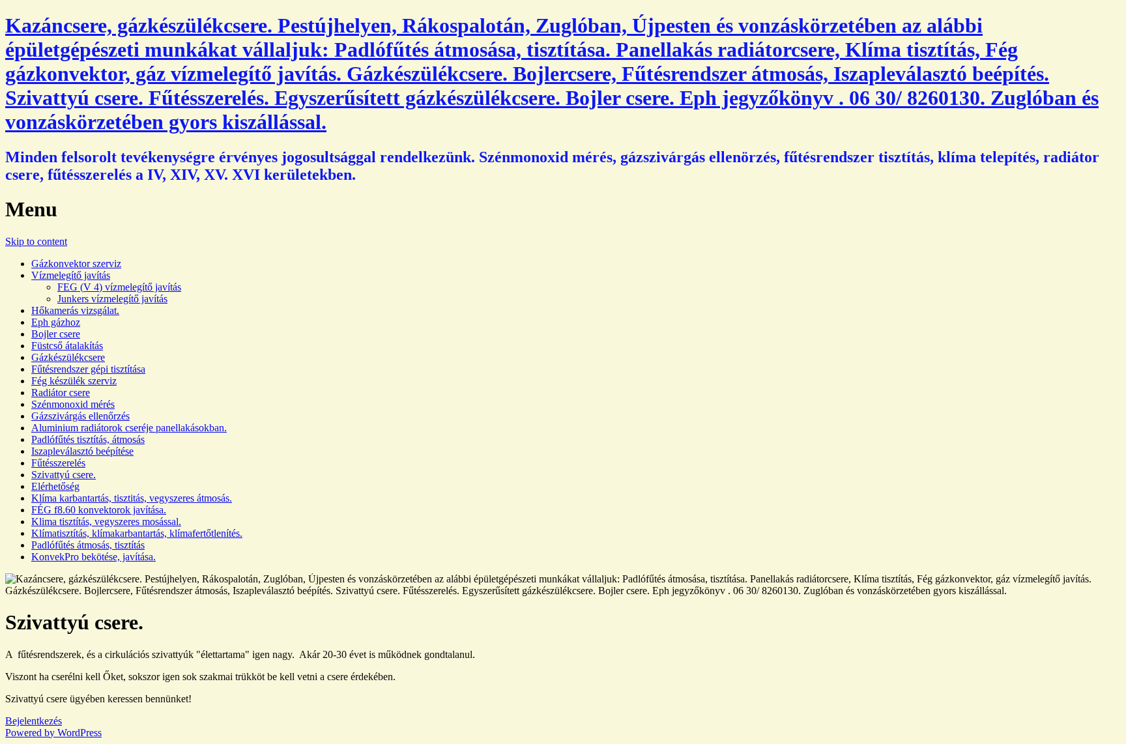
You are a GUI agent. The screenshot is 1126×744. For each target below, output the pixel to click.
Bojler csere (55, 333)
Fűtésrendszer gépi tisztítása (88, 369)
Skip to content (36, 241)
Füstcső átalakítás (67, 345)
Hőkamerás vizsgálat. (75, 310)
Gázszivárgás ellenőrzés (80, 416)
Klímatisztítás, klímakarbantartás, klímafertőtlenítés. (136, 533)
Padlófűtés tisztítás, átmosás (88, 439)
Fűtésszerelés (58, 462)
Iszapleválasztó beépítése (82, 451)
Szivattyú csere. (63, 474)
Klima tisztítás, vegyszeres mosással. (106, 521)
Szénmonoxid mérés (73, 404)
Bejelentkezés (33, 720)
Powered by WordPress (53, 732)
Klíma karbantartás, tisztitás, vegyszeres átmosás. (131, 498)
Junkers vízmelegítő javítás (112, 298)
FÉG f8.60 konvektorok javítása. (98, 509)
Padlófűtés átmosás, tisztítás (88, 545)
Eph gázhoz (55, 322)
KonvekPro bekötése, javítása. (93, 556)
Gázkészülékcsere (68, 357)
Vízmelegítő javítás (70, 275)
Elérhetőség (55, 486)
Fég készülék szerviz (74, 380)
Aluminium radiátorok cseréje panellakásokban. (129, 427)
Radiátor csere (60, 392)
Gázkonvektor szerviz (76, 263)
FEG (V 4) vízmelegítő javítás (119, 287)
